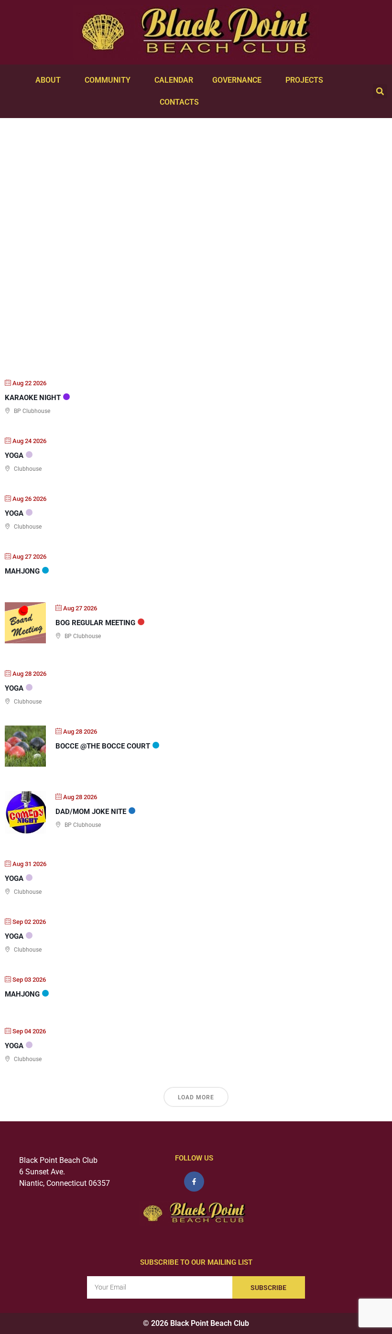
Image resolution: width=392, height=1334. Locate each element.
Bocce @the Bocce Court (102, 746)
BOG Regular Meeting (95, 622)
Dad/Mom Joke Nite (90, 811)
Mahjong (22, 571)
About (48, 80)
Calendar (173, 80)
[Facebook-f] (194, 1181)
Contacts (179, 102)
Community (108, 80)
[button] (380, 91)
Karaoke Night (33, 397)
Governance (236, 80)
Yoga (14, 455)
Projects (304, 80)
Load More (196, 1097)
